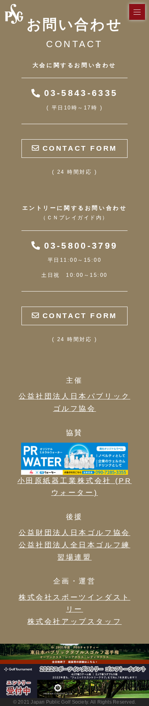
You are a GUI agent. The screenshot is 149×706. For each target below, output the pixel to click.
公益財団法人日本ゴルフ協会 (74, 533)
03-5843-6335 (79, 93)
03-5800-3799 (79, 246)
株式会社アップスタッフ (74, 621)
